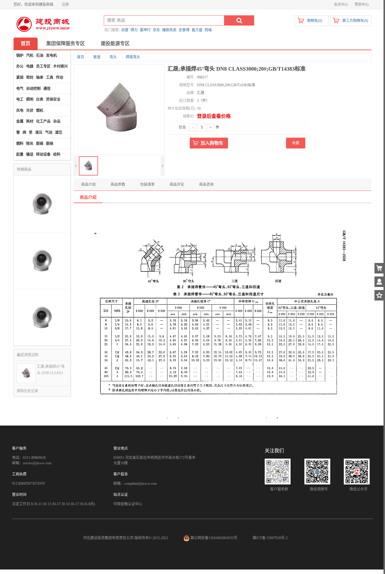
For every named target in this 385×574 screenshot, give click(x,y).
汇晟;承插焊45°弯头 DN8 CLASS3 (51, 370)
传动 (59, 77)
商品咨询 (206, 184)
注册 (65, 4)
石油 (39, 55)
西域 (208, 30)
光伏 (29, 110)
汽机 (29, 55)
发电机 (51, 55)
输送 (29, 154)
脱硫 (39, 144)
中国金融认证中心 (127, 504)
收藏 (295, 143)
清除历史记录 (27, 391)
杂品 (56, 121)
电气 (19, 89)
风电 (19, 110)
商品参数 (118, 184)
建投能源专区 (115, 43)
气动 (48, 132)
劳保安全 (53, 99)
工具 (49, 77)
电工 (19, 99)
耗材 (29, 121)
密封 (29, 77)
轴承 (39, 77)
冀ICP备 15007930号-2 (270, 538)
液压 (38, 132)
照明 (29, 99)
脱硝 (49, 144)
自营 (124, 30)
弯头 (113, 57)
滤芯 (58, 132)
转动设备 (43, 154)
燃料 (19, 144)
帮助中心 (362, 4)
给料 (56, 154)
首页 (25, 43)
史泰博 (184, 30)
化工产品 (43, 121)
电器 (29, 66)
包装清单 (147, 184)
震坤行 (145, 30)
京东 (156, 30)
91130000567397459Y (28, 483)
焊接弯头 (133, 57)
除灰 (29, 144)
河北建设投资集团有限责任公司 (108, 538)
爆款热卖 (169, 30)
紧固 (19, 77)
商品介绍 (88, 184)
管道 (96, 57)
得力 (134, 30)
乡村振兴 (60, 66)
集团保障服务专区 (65, 43)
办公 (19, 66)
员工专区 (43, 66)
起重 (19, 154)
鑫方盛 (197, 30)
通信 (47, 89)
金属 (19, 121)
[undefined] (119, 110)
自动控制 (33, 89)
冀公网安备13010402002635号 (213, 538)
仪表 (39, 99)
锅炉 (19, 55)
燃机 (39, 110)
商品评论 (177, 184)
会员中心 (341, 4)
